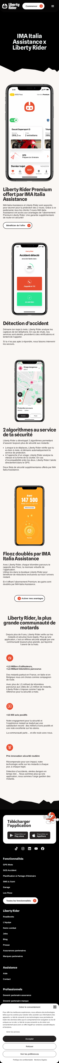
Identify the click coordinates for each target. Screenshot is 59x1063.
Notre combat (9, 928)
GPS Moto (8, 864)
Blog (5, 939)
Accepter (29, 1039)
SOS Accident (9, 870)
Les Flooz (7, 893)
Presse (6, 945)
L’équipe (7, 922)
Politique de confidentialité (23, 1060)
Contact (7, 979)
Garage (6, 887)
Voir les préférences (29, 1054)
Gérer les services (13, 1032)
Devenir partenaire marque (16, 1001)
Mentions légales (40, 1060)
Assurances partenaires (14, 950)
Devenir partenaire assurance (17, 995)
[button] (55, 1007)
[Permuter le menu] (52, 6)
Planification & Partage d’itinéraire (19, 876)
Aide (5, 973)
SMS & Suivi (9, 881)
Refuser (29, 1046)
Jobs (5, 933)
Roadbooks (8, 916)
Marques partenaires (13, 956)
